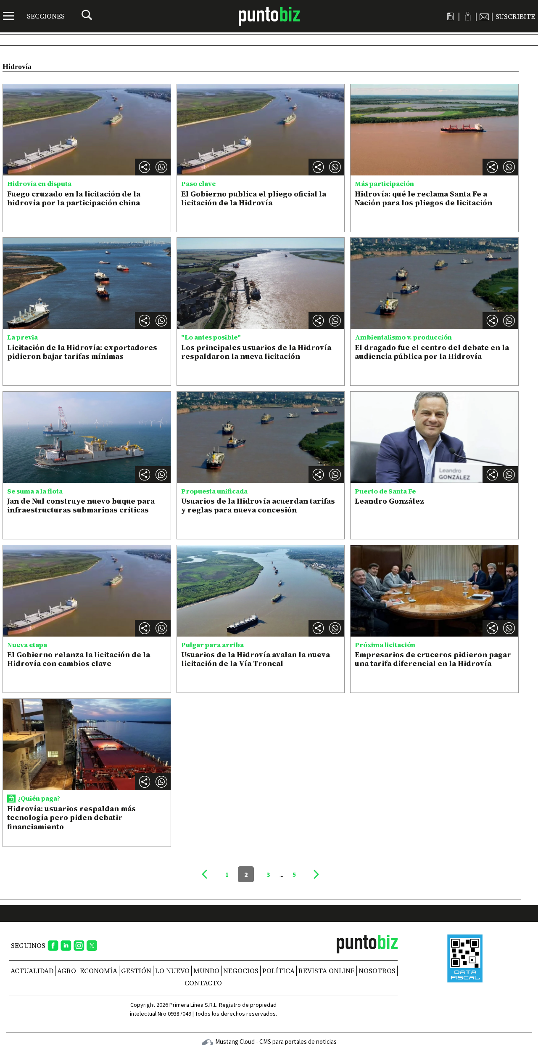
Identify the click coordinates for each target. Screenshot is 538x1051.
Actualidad (32, 970)
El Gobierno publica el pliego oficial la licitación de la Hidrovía (253, 198)
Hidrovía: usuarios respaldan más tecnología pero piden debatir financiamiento (71, 817)
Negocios (240, 970)
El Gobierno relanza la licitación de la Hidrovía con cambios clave (78, 659)
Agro (66, 970)
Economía (98, 970)
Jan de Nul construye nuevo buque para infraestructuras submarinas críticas (81, 505)
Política (278, 970)
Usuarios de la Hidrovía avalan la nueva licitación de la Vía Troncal (255, 659)
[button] (161, 167)
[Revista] (450, 16)
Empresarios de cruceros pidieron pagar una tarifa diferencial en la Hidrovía (433, 659)
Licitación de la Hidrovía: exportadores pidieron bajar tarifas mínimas (82, 352)
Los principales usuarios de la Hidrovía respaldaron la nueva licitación (256, 352)
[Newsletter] (484, 16)
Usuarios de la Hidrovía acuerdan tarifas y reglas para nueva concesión (258, 505)
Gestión (136, 970)
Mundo (206, 970)
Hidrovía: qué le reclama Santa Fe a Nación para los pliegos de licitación (423, 198)
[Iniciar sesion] (467, 16)
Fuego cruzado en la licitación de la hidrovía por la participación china (73, 198)
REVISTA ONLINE (326, 970)
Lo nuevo (172, 970)
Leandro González (389, 501)
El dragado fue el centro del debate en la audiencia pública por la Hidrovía (432, 352)
